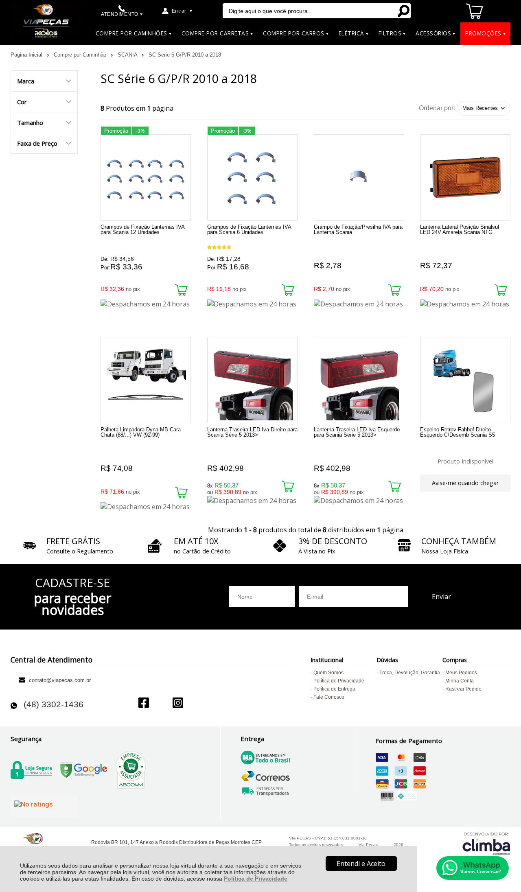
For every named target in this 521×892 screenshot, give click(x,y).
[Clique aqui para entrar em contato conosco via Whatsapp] (472, 868)
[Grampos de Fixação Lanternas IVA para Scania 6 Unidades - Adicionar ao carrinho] (288, 290)
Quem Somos (328, 673)
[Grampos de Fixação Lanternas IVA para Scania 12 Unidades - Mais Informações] (145, 177)
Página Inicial (27, 55)
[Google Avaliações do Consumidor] (44, 806)
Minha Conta (459, 681)
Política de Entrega (334, 689)
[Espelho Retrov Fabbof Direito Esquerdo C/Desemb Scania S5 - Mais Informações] (465, 380)
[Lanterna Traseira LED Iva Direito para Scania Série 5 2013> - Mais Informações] (252, 380)
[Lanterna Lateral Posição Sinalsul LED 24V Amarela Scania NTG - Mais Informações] (465, 177)
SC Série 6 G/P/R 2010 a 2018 (185, 55)
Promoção (116, 131)
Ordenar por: (437, 107)
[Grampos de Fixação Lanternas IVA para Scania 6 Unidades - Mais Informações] (252, 177)
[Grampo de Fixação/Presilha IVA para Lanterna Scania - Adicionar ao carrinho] (394, 290)
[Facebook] (143, 703)
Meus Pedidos (461, 673)
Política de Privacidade (255, 878)
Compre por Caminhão (81, 55)
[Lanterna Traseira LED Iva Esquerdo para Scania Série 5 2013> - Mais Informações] (359, 380)
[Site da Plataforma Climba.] (486, 843)
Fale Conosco (328, 697)
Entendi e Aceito (361, 863)
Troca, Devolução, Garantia (409, 673)
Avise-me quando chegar (465, 483)
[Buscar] (403, 10)
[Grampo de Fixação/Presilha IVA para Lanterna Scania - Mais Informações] (359, 177)
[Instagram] (177, 703)
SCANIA (128, 55)
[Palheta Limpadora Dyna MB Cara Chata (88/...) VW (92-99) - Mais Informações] (145, 380)
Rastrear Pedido (463, 689)
